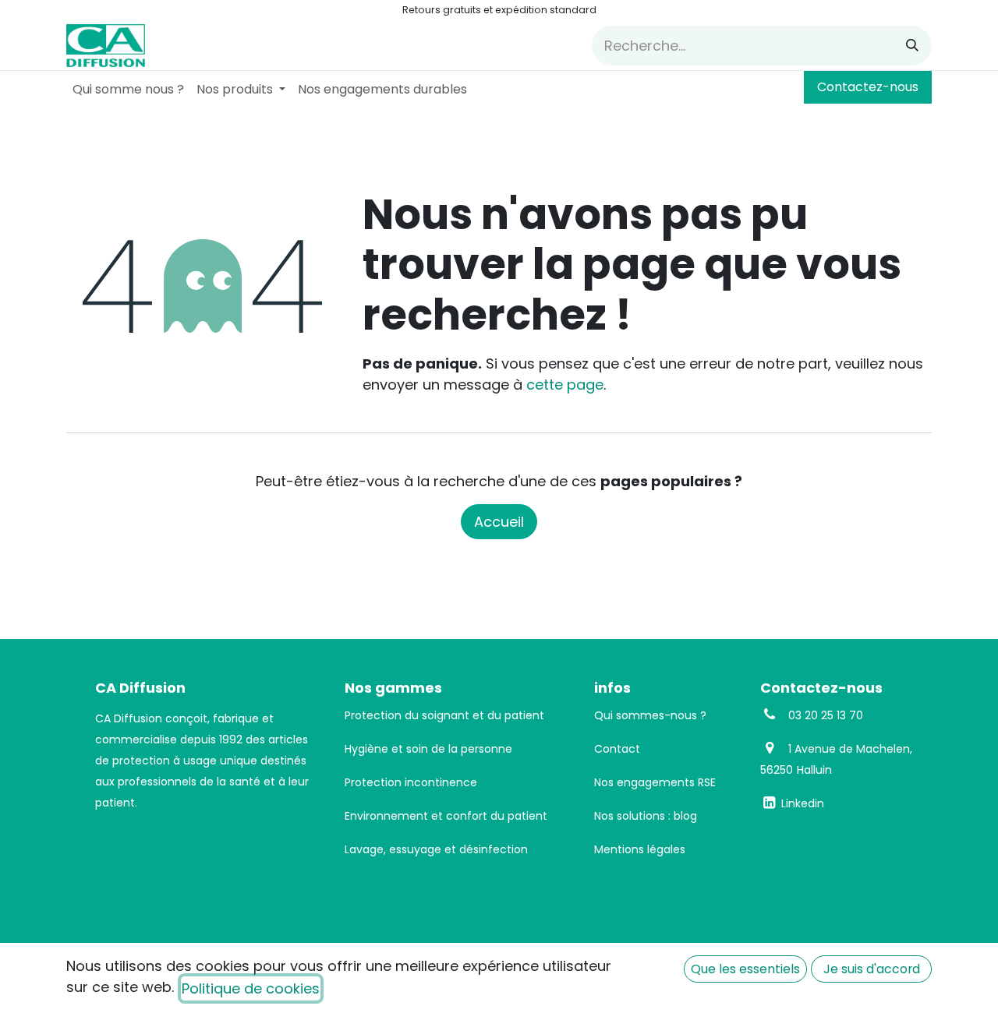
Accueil (499, 521)
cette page (564, 384)
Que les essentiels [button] (745, 969)
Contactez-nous (867, 87)
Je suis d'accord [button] (871, 969)
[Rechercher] (912, 45)
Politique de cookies (251, 988)
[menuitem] (128, 89)
